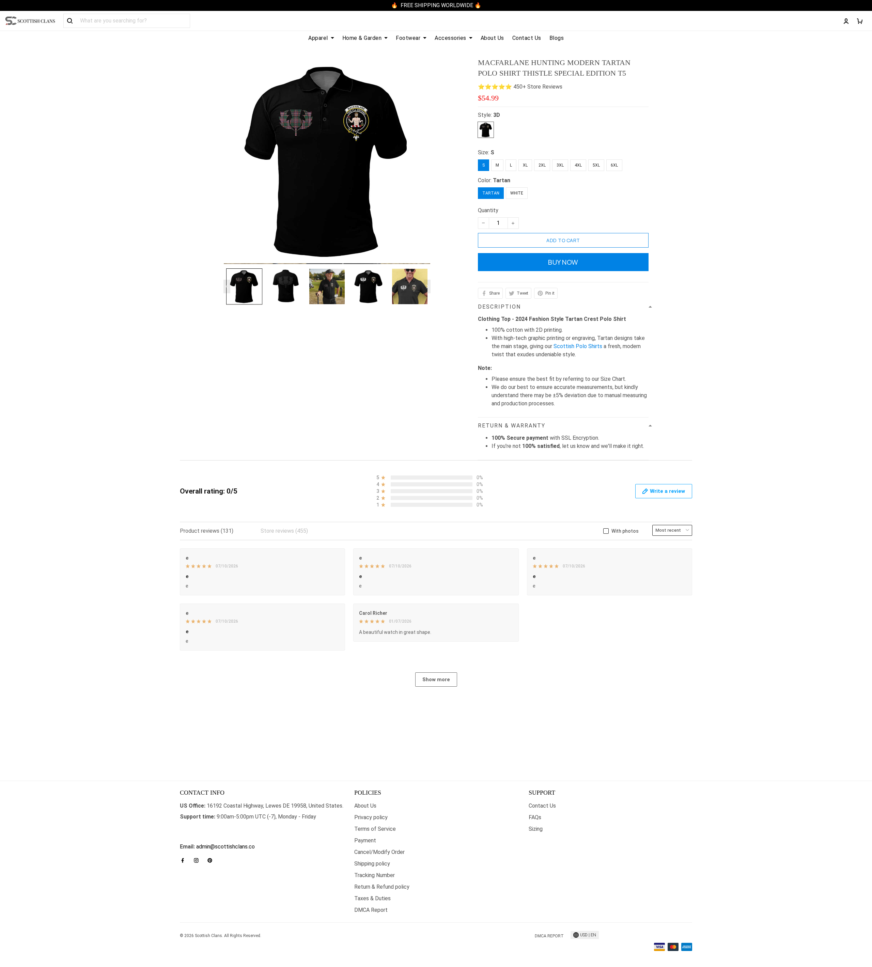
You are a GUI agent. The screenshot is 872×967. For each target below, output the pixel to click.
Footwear (408, 38)
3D (496, 115)
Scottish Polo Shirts (578, 346)
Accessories (450, 38)
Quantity (488, 210)
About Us (492, 38)
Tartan (501, 180)
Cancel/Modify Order (379, 852)
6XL (614, 165)
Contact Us (526, 38)
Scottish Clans (197, 827)
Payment (365, 840)
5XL (596, 165)
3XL (560, 165)
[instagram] (198, 860)
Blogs (556, 38)
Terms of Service (375, 829)
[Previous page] (226, 286)
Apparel (318, 38)
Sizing (536, 829)
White (516, 193)
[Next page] (427, 286)
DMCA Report (371, 910)
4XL (578, 165)
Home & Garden (362, 38)
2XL (542, 165)
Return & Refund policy (381, 887)
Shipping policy (372, 863)
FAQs (535, 817)
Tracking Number (374, 875)
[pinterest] (212, 860)
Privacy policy (371, 817)
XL (525, 165)
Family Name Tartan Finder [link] (212, 838)
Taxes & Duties (372, 898)
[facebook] (184, 860)
